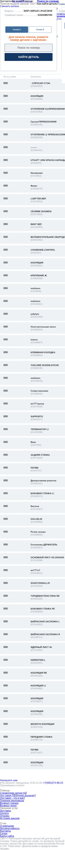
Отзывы (4, 815)
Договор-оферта (9, 828)
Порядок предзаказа (12, 800)
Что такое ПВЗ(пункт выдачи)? (18, 795)
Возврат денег (8, 805)
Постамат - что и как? (12, 798)
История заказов (10, 818)
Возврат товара (9, 803)
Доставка (5, 810)
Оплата (4, 813)
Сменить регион (9, 6)
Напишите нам (8, 780)
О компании (7, 826)
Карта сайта (7, 836)
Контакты (59, 14)
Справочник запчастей (13, 793)
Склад (3, 833)
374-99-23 (53, 782)
